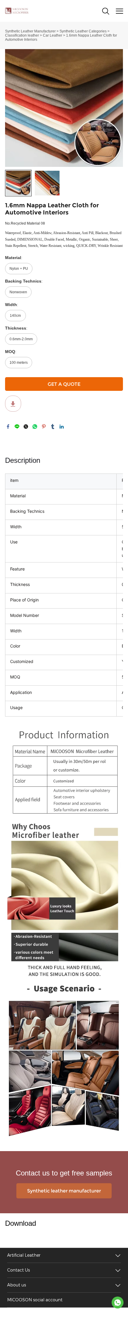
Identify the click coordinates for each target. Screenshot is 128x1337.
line (17, 427)
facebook (8, 427)
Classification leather (22, 35)
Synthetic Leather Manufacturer (30, 31)
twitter (26, 427)
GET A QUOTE (64, 384)
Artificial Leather (23, 1255)
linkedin (62, 427)
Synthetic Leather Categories (83, 31)
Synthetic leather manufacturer (64, 1191)
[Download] (13, 404)
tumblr (53, 427)
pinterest (44, 427)
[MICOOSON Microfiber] (118, 1302)
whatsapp (35, 427)
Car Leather (52, 35)
